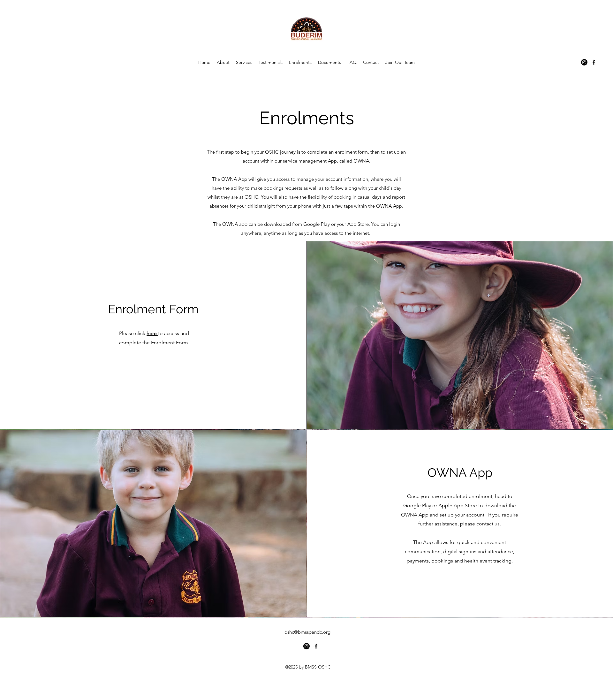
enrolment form (351, 152)
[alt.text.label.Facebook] (594, 62)
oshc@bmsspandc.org (307, 632)
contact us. (488, 524)
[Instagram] (584, 62)
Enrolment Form (153, 309)
